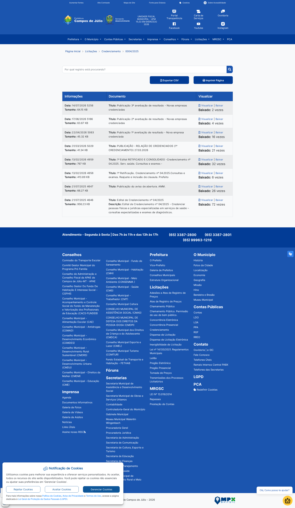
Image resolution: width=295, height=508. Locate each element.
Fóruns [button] (185, 39)
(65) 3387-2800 (182, 235)
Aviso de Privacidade (73, 495)
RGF (196, 332)
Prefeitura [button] (74, 39)
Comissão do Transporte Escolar (81, 260)
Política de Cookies (51, 495)
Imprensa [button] (153, 39)
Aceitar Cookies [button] (61, 489)
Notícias (67, 422)
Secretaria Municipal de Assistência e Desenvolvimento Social (124, 387)
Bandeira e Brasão (204, 294)
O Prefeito (156, 260)
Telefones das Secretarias (209, 369)
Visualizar (207, 105)
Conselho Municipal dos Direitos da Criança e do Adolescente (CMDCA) (125, 333)
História (198, 260)
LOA (196, 322)
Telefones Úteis (203, 359)
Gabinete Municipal (117, 414)
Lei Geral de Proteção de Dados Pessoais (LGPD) (42, 499)
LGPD (198, 377)
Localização (201, 270)
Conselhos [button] (170, 39)
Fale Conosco (202, 354)
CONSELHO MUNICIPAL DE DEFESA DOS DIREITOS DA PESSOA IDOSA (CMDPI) (122, 321)
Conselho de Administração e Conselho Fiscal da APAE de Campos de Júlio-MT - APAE (79, 277)
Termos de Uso (93, 495)
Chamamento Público (162, 306)
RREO (197, 337)
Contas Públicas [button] (114, 39)
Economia (199, 275)
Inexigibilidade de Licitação (166, 344)
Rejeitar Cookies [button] (23, 489)
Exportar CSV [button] (170, 80)
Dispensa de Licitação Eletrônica (169, 339)
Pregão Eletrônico (160, 363)
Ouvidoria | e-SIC (204, 349)
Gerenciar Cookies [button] (101, 489)
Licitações (91, 51)
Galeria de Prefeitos (161, 270)
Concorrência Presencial (164, 324)
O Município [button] (92, 39)
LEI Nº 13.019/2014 (161, 394)
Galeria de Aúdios (72, 417)
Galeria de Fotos (71, 407)
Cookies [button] (186, 3)
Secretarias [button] (135, 39)
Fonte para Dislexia (157, 3)
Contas (198, 312)
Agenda (66, 397)
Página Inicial (73, 51)
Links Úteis (68, 427)
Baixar (219, 105)
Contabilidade (114, 404)
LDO (196, 317)
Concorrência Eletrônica (164, 319)
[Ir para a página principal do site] (96, 20)
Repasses (155, 399)
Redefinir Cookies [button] (206, 389)
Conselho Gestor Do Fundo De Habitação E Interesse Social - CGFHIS (80, 290)
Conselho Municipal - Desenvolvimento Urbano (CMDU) (77, 364)
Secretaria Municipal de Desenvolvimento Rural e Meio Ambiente (123, 479)
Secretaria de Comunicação (122, 442)
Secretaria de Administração (122, 437)
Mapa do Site (129, 3)
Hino (196, 289)
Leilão (153, 358)
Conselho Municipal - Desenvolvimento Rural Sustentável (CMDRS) (75, 351)
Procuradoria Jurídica (118, 432)
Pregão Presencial (160, 367)
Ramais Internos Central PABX (211, 364)
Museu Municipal (203, 299)
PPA (196, 327)
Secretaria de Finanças (119, 461)
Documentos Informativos (77, 402)
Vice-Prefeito (157, 265)
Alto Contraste (103, 3)
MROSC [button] (217, 39)
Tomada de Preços (161, 372)
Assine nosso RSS (73, 431)
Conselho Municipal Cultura (122, 304)
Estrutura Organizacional (164, 280)
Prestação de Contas (162, 404)
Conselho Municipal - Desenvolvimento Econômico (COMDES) (79, 339)
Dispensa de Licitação (162, 334)
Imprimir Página (214, 80)
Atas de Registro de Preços (165, 301)
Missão (198, 284)
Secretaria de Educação (120, 456)
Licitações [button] (201, 39)
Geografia (199, 280)
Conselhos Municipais (162, 275)
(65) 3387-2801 (218, 235)
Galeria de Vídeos (72, 412)
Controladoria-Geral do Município (125, 409)
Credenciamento (111, 51)
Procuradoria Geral (117, 427)
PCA (229, 39)
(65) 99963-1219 (197, 240)
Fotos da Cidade (203, 265)
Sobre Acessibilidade (217, 3)
